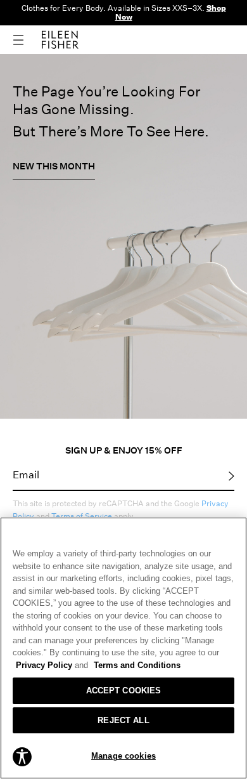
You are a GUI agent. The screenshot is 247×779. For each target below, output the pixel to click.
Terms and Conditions (137, 665)
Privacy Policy (52, 665)
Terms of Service (81, 516)
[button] (22, 756)
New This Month (54, 165)
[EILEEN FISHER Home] (60, 38)
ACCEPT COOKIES (124, 690)
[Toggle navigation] (27, 40)
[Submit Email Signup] (231, 475)
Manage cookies (123, 756)
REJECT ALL (123, 720)
